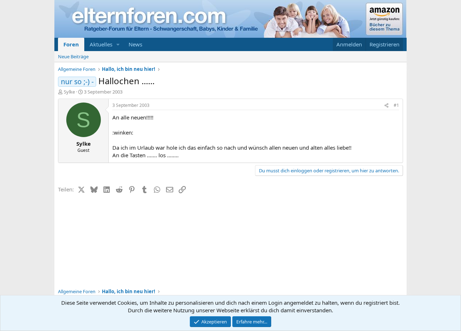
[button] (118, 44)
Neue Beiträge (73, 56)
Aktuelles (101, 44)
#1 (396, 105)
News (135, 44)
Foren (71, 44)
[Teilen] (386, 105)
